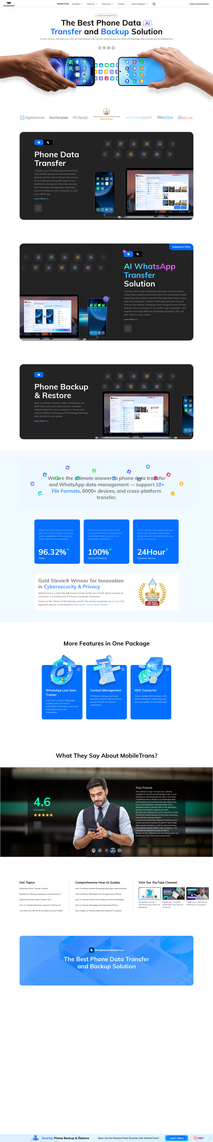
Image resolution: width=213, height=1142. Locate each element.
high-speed (80, 604)
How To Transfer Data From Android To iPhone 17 (40, 905)
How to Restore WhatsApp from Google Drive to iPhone (98, 894)
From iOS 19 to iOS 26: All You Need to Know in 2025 (40, 911)
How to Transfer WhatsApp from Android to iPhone (96, 905)
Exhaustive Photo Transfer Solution (33, 888)
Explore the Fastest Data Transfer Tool (35, 899)
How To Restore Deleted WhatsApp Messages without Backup (101, 888)
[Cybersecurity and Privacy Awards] (152, 591)
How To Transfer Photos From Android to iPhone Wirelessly (99, 899)
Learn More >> (41, 198)
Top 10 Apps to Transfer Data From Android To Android (98, 911)
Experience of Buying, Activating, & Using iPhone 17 (40, 894)
